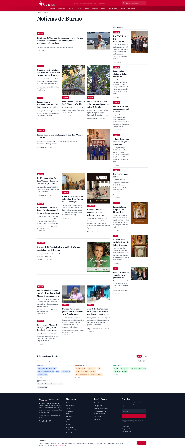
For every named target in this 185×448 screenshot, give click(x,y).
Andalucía (79, 9)
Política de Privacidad (101, 408)
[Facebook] (39, 421)
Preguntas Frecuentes (129, 429)
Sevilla (71, 9)
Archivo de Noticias (72, 430)
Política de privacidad (134, 422)
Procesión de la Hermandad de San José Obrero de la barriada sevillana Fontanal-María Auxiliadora (48, 107)
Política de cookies (60, 445)
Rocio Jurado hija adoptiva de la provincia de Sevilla (121, 276)
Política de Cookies (100, 411)
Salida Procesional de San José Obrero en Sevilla (73, 103)
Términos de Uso (99, 414)
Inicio (39, 12)
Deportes (95, 9)
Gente (87, 9)
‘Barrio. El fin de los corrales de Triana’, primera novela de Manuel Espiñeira (96, 213)
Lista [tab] (139, 356)
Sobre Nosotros (99, 403)
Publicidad (125, 426)
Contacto (97, 419)
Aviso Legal (97, 416)
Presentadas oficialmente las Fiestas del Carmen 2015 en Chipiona (120, 76)
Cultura (122, 9)
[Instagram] (46, 421)
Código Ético (98, 406)
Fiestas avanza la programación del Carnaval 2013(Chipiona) (121, 110)
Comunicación (112, 9)
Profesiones (131, 9)
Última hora (61, 9)
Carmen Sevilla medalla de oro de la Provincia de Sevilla (121, 243)
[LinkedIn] (50, 421)
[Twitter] (43, 421)
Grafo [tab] (145, 356)
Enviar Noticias (126, 431)
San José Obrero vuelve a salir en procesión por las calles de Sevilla (98, 104)
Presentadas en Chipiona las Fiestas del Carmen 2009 (119, 210)
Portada (52, 9)
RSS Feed (69, 433)
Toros (103, 9)
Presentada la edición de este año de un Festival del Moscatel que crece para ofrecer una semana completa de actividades (48, 296)
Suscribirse (134, 416)
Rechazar (132, 443)
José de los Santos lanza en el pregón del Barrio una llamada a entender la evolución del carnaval (98, 312)
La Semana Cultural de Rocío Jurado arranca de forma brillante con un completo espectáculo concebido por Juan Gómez (48, 214)
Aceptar (142, 443)
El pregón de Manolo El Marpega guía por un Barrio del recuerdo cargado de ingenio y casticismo (47, 330)
